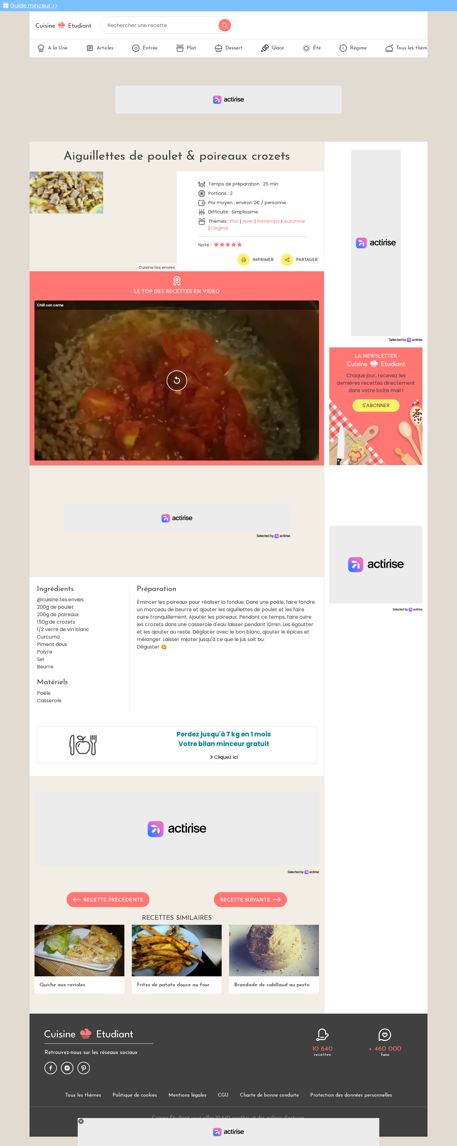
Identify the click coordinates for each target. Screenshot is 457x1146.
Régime (358, 48)
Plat (191, 48)
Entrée (150, 48)
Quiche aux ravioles (62, 985)
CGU (223, 1095)
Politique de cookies (135, 1095)
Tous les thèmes (414, 48)
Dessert (233, 48)
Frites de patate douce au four (173, 985)
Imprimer (263, 260)
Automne (294, 221)
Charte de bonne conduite (269, 1095)
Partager (307, 260)
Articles (105, 48)
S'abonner (376, 405)
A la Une (57, 48)
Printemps (268, 221)
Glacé (278, 48)
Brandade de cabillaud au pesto (271, 985)
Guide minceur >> (34, 5)
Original (219, 228)
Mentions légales (187, 1095)
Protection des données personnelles (351, 1095)
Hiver (247, 221)
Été (317, 48)
